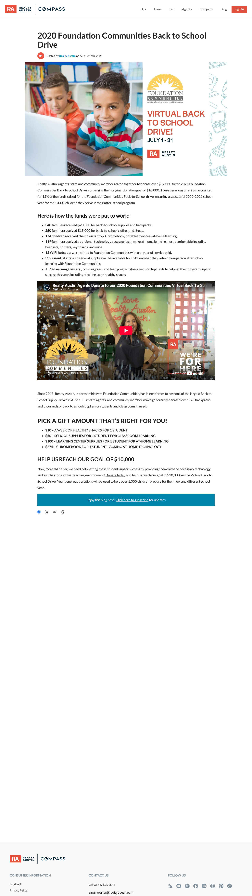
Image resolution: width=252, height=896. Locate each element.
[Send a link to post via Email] (54, 512)
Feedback (15, 884)
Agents (187, 9)
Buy (143, 9)
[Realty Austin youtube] (178, 885)
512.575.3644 (106, 884)
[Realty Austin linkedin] (204, 885)
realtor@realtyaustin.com (115, 893)
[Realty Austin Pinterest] (221, 885)
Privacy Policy (18, 890)
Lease (158, 9)
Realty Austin (67, 55)
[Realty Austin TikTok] (229, 885)
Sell (172, 9)
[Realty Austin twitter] (187, 885)
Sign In (239, 9)
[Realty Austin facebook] (195, 885)
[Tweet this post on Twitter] (46, 512)
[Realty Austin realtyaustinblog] (170, 885)
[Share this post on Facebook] (39, 512)
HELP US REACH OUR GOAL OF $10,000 (85, 459)
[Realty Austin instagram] (212, 885)
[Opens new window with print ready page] (62, 512)
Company (206, 9)
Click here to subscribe (132, 500)
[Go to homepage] (39, 9)
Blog (224, 9)
